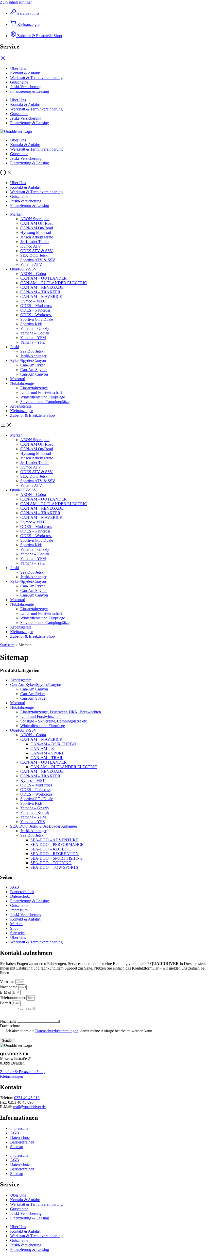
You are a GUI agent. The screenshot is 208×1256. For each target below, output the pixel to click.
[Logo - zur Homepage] (16, 131)
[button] (104, 172)
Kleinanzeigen (21, 411)
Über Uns (18, 140)
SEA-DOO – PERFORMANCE (56, 844)
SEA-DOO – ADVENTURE (54, 840)
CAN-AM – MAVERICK (41, 296)
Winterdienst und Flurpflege (42, 397)
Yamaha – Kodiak (34, 333)
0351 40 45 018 (27, 1098)
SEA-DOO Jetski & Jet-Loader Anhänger (43, 826)
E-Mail (6, 992)
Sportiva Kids (31, 324)
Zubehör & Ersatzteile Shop (32, 415)
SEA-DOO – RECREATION (54, 853)
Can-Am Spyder (33, 369)
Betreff (6, 1003)
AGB (14, 887)
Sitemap (16, 1147)
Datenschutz (20, 896)
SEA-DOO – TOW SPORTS (54, 867)
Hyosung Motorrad (35, 232)
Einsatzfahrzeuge (34, 388)
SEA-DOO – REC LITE (50, 849)
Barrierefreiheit (22, 892)
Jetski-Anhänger (33, 356)
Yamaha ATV (31, 264)
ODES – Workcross (36, 315)
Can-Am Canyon (34, 374)
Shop (14, 928)
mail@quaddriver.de (29, 1107)
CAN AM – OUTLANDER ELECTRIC (53, 283)
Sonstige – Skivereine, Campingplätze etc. (54, 721)
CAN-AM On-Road (36, 228)
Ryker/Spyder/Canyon (28, 360)
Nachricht (8, 1021)
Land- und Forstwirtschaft (41, 392)
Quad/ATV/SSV (23, 269)
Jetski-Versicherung (25, 158)
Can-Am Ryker (32, 365)
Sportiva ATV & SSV (37, 260)
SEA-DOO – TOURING (51, 863)
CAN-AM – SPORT (47, 753)
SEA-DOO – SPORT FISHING (56, 858)
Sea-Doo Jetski (32, 351)
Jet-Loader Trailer (34, 241)
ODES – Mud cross (36, 305)
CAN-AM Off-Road (37, 223)
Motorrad (17, 379)
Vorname (7, 981)
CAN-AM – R (42, 748)
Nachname (9, 987)
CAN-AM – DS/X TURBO (53, 744)
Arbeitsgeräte (20, 406)
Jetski (14, 347)
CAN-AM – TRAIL (46, 757)
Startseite (7, 645)
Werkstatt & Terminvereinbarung (36, 149)
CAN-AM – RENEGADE (42, 287)
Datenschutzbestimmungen (56, 1031)
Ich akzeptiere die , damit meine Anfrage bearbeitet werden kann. (79, 1031)
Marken (16, 214)
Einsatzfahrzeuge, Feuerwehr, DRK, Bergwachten (60, 712)
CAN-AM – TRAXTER (40, 292)
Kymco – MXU (33, 301)
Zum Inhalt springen (16, 2)
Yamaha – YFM (33, 337)
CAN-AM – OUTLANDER (43, 278)
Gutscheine (19, 154)
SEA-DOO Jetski (34, 255)
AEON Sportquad (34, 219)
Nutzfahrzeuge (22, 383)
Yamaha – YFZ (32, 342)
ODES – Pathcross (35, 310)
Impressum (19, 910)
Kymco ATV (30, 246)
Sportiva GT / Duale (36, 319)
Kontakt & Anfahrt (25, 144)
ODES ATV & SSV (36, 251)
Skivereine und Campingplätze (45, 401)
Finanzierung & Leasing (29, 163)
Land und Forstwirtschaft (40, 716)
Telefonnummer (13, 997)
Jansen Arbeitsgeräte (36, 237)
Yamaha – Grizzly (34, 328)
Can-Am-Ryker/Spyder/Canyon (35, 684)
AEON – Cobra (33, 273)
